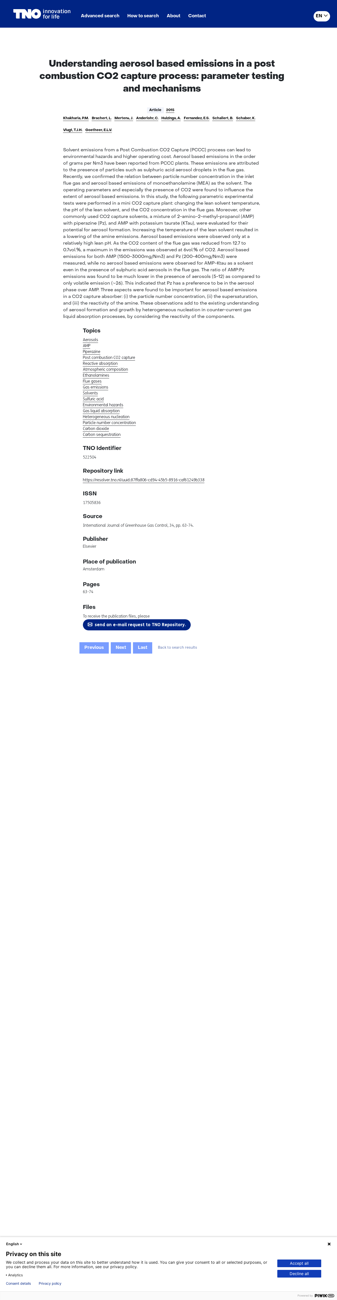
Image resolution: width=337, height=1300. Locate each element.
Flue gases (92, 381)
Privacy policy (50, 1283)
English (12, 1244)
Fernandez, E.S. (196, 118)
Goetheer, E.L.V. (98, 130)
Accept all (299, 1263)
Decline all (299, 1273)
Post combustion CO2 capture (109, 357)
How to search (143, 16)
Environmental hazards (103, 405)
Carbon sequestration (102, 434)
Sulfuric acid (93, 399)
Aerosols (90, 339)
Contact (197, 16)
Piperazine (91, 351)
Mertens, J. (123, 118)
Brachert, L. (102, 118)
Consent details (18, 1283)
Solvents (90, 393)
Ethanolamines (96, 375)
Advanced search (100, 16)
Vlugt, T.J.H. (72, 130)
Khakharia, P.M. (76, 118)
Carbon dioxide (96, 428)
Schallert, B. (222, 118)
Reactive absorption (100, 363)
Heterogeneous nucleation (106, 416)
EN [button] (319, 16)
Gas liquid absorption (101, 410)
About (173, 16)
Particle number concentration (109, 422)
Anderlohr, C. (147, 118)
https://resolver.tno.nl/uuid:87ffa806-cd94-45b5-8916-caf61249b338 (144, 480)
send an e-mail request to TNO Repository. (140, 624)
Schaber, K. (245, 118)
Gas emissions (95, 387)
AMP (86, 345)
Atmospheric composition (105, 369)
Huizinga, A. (171, 118)
